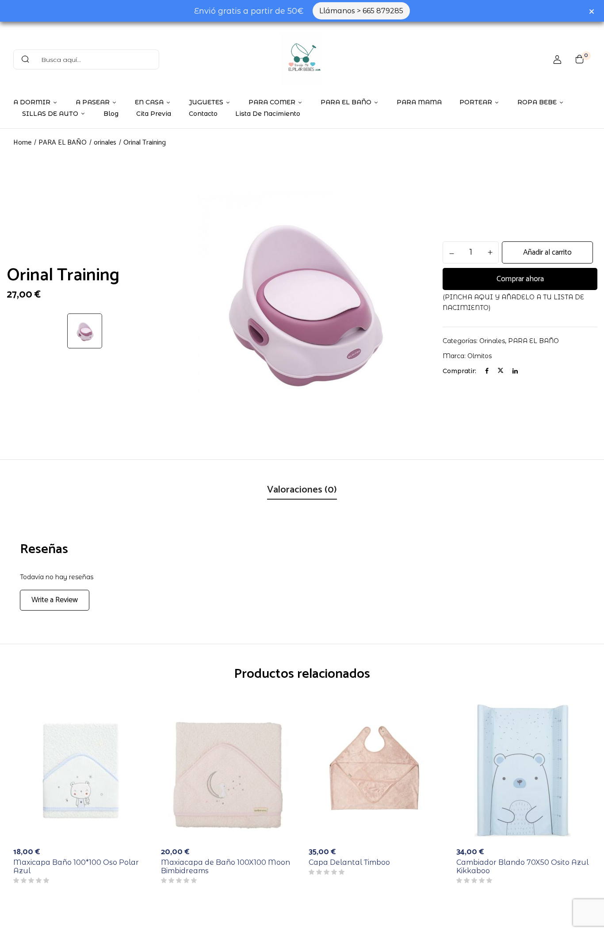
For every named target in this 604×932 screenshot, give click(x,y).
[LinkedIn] (515, 371)
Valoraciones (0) (302, 490)
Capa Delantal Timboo (349, 862)
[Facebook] (487, 371)
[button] (579, 59)
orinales (105, 143)
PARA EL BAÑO (62, 143)
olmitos (479, 356)
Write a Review (54, 600)
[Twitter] (500, 371)
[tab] (302, 491)
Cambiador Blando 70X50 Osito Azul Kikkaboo (522, 866)
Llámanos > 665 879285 (361, 11)
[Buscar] (25, 59)
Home (22, 143)
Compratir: (459, 371)
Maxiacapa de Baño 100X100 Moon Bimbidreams (225, 866)
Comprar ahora (520, 279)
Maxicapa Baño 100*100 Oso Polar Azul (76, 866)
